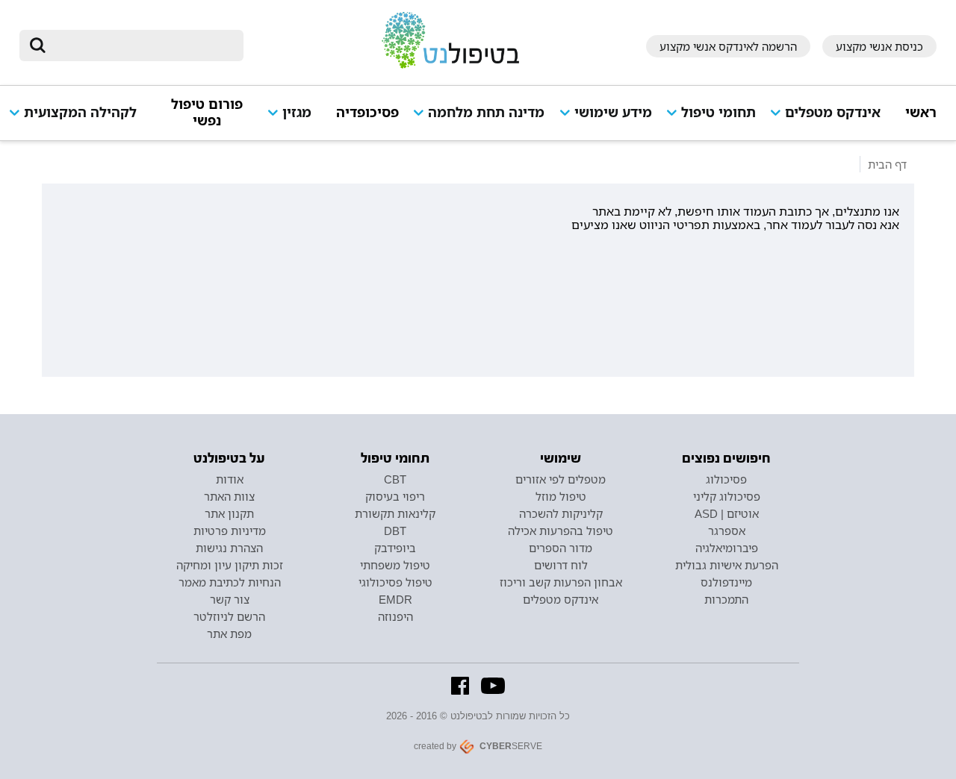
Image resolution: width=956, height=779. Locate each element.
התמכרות (726, 599)
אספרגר (726, 530)
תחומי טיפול (718, 112)
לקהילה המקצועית (80, 112)
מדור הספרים (560, 547)
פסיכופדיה (367, 112)
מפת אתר (229, 633)
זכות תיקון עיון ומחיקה (229, 565)
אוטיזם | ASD (727, 513)
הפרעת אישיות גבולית (726, 565)
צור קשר (229, 599)
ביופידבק (395, 547)
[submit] (38, 45)
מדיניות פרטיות (229, 530)
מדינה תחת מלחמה (486, 112)
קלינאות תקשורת (395, 513)
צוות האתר (229, 496)
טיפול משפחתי (395, 565)
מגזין (296, 112)
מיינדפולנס (726, 582)
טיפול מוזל (561, 496)
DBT (395, 530)
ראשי (921, 112)
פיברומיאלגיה (726, 547)
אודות (229, 479)
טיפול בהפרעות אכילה (560, 530)
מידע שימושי (613, 112)
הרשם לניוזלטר (229, 616)
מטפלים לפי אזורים (560, 479)
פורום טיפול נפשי (207, 112)
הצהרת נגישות (229, 547)
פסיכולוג (726, 479)
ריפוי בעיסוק (395, 496)
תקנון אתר (229, 513)
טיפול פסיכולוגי (395, 582)
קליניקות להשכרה (561, 513)
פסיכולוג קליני (726, 496)
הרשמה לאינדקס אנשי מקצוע (728, 46)
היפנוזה (395, 616)
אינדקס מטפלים (833, 112)
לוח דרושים (561, 565)
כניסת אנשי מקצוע (879, 46)
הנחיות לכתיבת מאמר (230, 582)
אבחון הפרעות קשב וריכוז (561, 582)
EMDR (395, 599)
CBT (395, 479)
